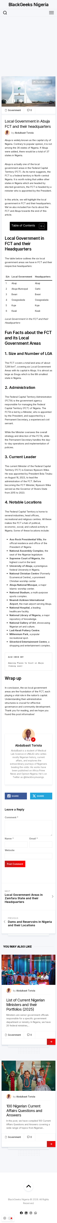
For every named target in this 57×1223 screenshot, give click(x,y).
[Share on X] (7, 100)
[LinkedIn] (26, 1212)
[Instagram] (30, 1212)
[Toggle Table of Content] (40, 226)
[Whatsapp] (35, 1212)
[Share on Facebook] (13, 100)
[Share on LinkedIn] (28, 100)
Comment (11, 817)
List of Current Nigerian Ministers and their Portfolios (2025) (25, 1005)
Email (33, 838)
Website (10, 850)
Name (9, 838)
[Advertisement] (28, 46)
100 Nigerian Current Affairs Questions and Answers (24, 1111)
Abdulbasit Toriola (24, 132)
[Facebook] (21, 1212)
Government (14, 110)
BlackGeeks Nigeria (29, 4)
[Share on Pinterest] (20, 100)
